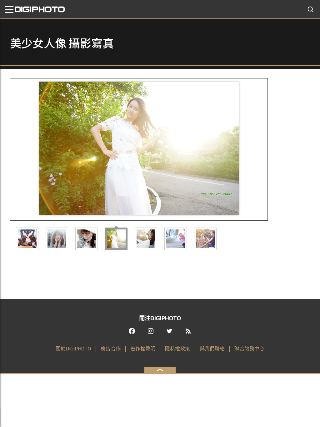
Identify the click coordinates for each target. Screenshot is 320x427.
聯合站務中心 (249, 349)
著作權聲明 (142, 349)
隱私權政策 (177, 349)
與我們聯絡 (212, 349)
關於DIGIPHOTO (73, 349)
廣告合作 (111, 349)
